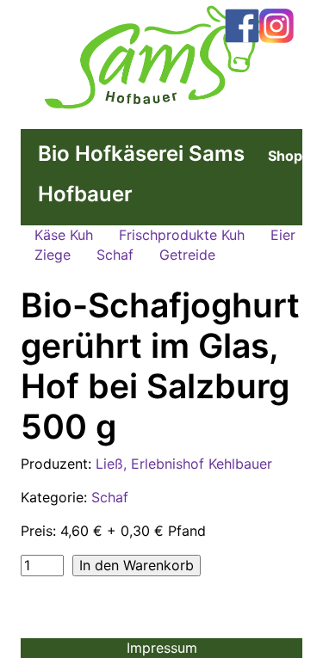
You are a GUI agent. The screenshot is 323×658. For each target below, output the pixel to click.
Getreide (187, 254)
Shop (285, 155)
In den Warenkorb (136, 565)
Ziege (52, 254)
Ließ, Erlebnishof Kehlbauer (184, 463)
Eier (282, 234)
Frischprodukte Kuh (182, 234)
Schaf (115, 254)
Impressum (162, 647)
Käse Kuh (63, 234)
